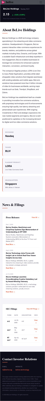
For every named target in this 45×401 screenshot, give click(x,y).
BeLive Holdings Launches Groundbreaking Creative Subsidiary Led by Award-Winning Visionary (21, 279)
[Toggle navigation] (41, 2)
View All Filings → (33, 309)
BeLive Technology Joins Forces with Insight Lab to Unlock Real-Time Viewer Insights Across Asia (21, 255)
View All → (35, 217)
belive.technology (22, 369)
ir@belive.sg (7, 369)
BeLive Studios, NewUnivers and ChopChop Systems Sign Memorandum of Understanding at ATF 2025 (22, 229)
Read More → (10, 244)
